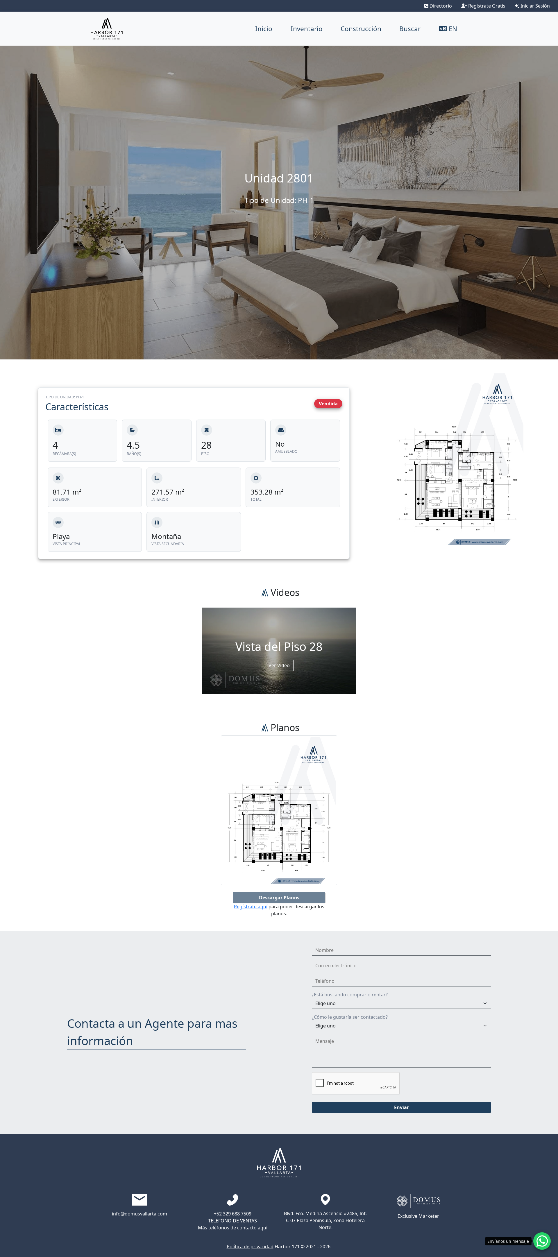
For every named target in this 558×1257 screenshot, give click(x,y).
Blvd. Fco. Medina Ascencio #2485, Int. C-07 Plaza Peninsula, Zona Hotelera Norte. (325, 1220)
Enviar (401, 1107)
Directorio (440, 6)
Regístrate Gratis (486, 6)
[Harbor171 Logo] (107, 28)
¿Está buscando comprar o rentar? (350, 994)
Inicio (263, 28)
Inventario (307, 28)
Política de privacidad (250, 1246)
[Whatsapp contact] (542, 1241)
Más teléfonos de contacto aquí (232, 1227)
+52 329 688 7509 (232, 1214)
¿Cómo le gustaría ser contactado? (350, 1017)
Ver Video (279, 665)
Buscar (410, 28)
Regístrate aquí (250, 906)
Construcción (361, 28)
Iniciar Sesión (534, 6)
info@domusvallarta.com (139, 1214)
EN (452, 28)
